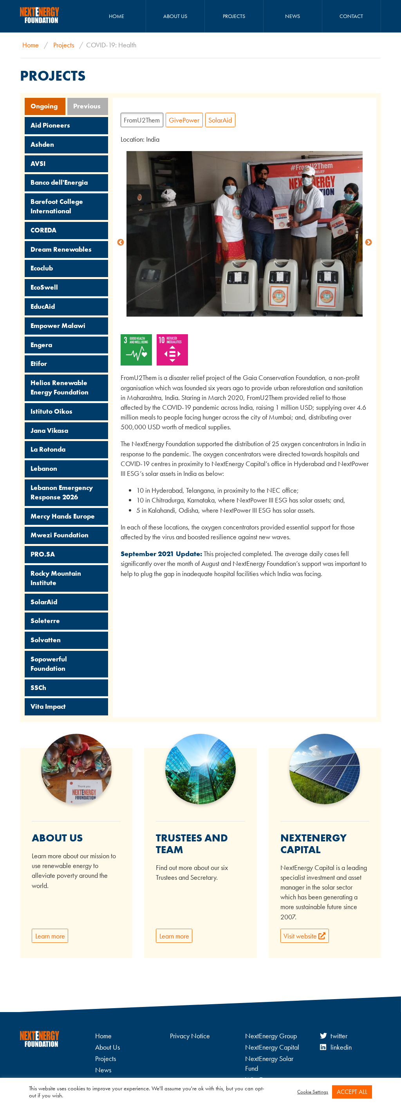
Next (368, 243)
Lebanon (44, 468)
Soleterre (45, 620)
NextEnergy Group (271, 1035)
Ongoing (44, 106)
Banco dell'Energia (59, 182)
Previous (87, 106)
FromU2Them (142, 119)
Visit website (301, 935)
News (292, 16)
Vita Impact (48, 706)
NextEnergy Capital (272, 1047)
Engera (41, 344)
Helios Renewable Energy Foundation (60, 387)
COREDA (43, 230)
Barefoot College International (57, 206)
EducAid (43, 306)
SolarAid (44, 602)
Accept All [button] (352, 1092)
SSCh (38, 687)
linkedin (341, 1047)
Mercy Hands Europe (63, 516)
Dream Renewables (61, 249)
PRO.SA (43, 554)
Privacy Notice (190, 1035)
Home (116, 16)
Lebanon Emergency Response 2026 (62, 492)
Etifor (39, 363)
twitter (339, 1035)
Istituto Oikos (51, 411)
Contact (351, 16)
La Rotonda (48, 449)
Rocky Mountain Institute (56, 578)
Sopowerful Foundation (49, 664)
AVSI (38, 163)
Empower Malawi (58, 325)
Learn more (50, 935)
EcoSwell (44, 287)
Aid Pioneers (50, 125)
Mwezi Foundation (60, 535)
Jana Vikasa (49, 430)
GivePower (184, 119)
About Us (175, 16)
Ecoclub (42, 268)
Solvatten (46, 640)
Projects (234, 16)
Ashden (42, 144)
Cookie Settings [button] (312, 1091)
